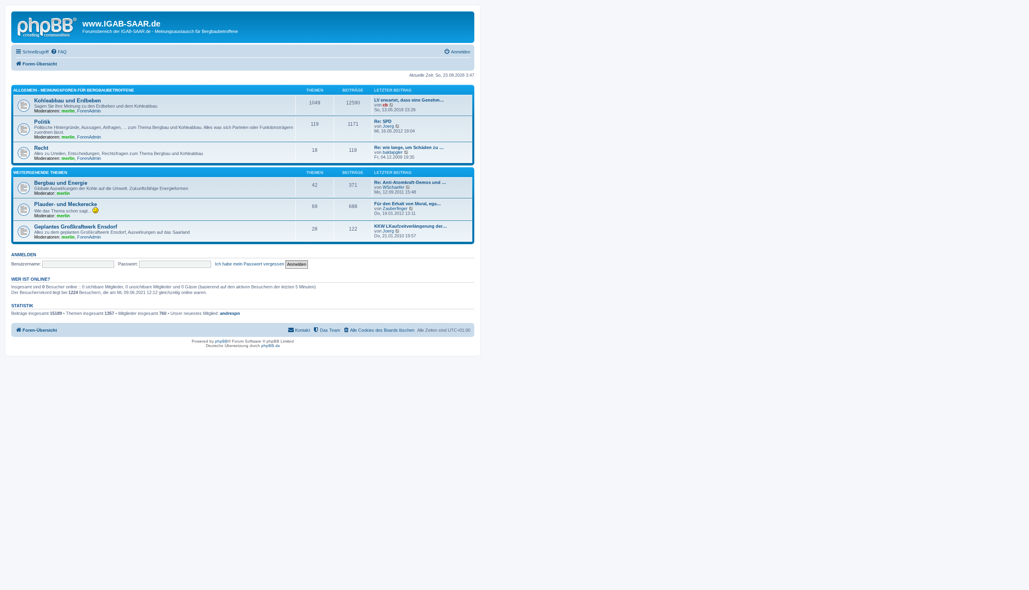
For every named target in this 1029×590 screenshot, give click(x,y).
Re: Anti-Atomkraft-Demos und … (410, 182)
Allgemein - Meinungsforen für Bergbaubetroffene (73, 90)
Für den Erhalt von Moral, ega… (407, 203)
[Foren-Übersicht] (47, 26)
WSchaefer (393, 187)
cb (385, 104)
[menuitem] (59, 52)
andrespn (230, 313)
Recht (41, 148)
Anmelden (23, 254)
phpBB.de (270, 345)
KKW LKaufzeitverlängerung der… (410, 226)
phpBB (221, 341)
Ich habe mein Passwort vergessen (249, 263)
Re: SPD (383, 121)
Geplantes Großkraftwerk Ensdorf (75, 227)
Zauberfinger (395, 208)
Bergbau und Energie (60, 183)
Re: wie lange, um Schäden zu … (409, 147)
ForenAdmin (89, 110)
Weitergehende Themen (40, 172)
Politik (42, 122)
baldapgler (393, 152)
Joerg (388, 126)
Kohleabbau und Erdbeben (67, 101)
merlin (68, 110)
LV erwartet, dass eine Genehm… (409, 100)
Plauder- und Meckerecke (65, 204)
